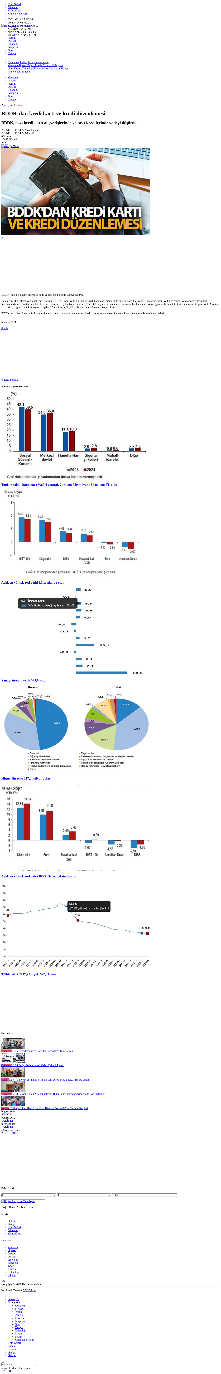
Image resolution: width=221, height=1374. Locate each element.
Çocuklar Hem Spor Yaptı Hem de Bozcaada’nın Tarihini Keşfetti (48, 1108)
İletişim (20, 71)
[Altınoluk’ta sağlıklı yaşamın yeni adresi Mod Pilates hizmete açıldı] (13, 1076)
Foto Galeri (14, 4)
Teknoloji (27, 68)
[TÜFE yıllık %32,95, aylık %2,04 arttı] (75, 967)
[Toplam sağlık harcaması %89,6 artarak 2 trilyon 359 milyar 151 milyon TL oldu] (75, 477)
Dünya (12, 53)
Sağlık (44, 68)
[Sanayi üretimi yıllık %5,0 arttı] (75, 673)
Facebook (13, 62)
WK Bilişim (29, 1290)
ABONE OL (8, 1133)
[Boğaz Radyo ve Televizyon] (18, 25)
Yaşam (12, 37)
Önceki (5, 379)
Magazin (13, 47)
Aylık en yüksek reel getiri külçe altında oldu (32, 582)
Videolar (13, 7)
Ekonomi (13, 43)
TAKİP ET (7, 1120)
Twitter (23, 62)
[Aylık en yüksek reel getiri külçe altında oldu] (75, 575)
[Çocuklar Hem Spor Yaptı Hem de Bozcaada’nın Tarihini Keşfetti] (13, 1105)
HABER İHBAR (11, 1371)
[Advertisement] (105, 266)
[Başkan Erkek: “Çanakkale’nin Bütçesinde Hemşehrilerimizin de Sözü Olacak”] (13, 1090)
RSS (27, 71)
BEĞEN (6, 1114)
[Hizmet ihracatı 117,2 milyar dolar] (75, 771)
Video (11, 1345)
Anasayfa (6, 105)
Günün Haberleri (17, 13)
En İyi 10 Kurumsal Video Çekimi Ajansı (38, 1065)
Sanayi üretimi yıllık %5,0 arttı (23, 680)
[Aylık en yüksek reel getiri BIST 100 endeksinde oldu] (75, 869)
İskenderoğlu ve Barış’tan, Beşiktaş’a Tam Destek (42, 1050)
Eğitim (37, 68)
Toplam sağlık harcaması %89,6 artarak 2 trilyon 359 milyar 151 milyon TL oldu (59, 484)
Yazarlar (12, 1349)
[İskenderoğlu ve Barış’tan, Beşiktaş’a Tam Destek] (13, 1047)
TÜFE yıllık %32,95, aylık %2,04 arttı (28, 974)
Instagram (33, 62)
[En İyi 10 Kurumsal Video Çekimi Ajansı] (13, 1062)
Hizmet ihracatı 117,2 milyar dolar (25, 778)
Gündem (13, 31)
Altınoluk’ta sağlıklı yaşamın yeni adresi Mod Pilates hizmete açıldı (49, 1079)
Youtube (44, 62)
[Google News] (10, 146)
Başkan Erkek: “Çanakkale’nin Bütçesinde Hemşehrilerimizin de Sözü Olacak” (58, 1093)
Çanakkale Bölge (58, 68)
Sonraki (14, 379)
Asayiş (12, 40)
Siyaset (12, 34)
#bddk (4, 328)
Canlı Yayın (14, 10)
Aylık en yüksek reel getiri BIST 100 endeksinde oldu (38, 876)
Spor (10, 50)
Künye (12, 71)
